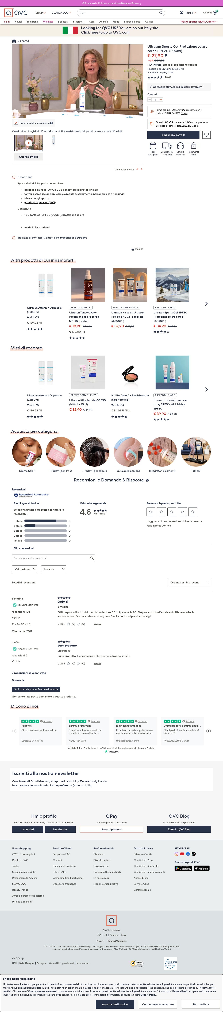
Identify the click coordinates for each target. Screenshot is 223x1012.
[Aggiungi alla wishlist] (206, 135)
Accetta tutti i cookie (115, 1004)
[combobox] (117, 13)
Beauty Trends (20, 889)
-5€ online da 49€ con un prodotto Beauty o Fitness (110, 3)
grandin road (68, 963)
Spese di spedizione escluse (180, 64)
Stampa (139, 248)
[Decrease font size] (142, 169)
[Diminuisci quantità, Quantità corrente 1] (149, 99)
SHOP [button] (39, 12)
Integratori (78, 21)
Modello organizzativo (105, 883)
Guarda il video (28, 156)
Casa (91, 21)
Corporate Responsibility (107, 871)
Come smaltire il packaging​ (68, 877)
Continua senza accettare (158, 1004)
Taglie (15, 865)
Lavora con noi (101, 865)
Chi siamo (98, 854)
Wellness (48, 21)
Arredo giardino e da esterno (28, 895)
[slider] (77, 110)
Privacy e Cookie (143, 854)
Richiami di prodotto (64, 865)
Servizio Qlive (141, 883)
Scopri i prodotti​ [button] (111, 829)
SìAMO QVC (19, 883)
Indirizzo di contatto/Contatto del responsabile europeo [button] (52, 237)
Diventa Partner (102, 859)
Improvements (83, 963)
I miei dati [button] (28, 829)
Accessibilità (141, 877)
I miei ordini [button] (60, 829)
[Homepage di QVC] (14, 41)
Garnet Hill (54, 963)
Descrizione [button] (24, 177)
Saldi (7, 21)
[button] (182, 12)
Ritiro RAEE (59, 871)
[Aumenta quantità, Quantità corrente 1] (161, 99)
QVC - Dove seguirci (23, 854)
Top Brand (32, 21)
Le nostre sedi (101, 877)
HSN (14, 963)
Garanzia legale (142, 889)
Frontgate (42, 963)
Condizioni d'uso (143, 859)
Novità (18, 21)
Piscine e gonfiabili (22, 901)
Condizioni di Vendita (146, 865)
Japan (123, 935)
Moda (116, 21)
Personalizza (201, 1004)
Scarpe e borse (132, 21)
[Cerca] (161, 13)
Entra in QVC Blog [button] (179, 829)
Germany (114, 935)
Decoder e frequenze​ (64, 883)
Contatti (57, 859)
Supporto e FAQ (61, 854)
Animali (103, 21)
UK (105, 935)
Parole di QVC (20, 859)
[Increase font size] (137, 169)
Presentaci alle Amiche (24, 877)
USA (99, 935)
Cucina (149, 21)
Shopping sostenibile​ (23, 871)
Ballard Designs (26, 963)
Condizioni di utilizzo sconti (149, 871)
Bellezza (63, 21)
